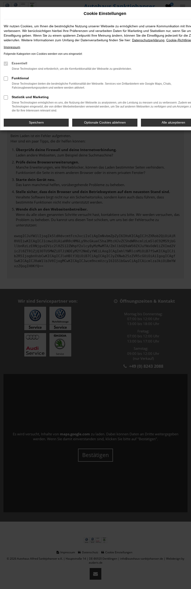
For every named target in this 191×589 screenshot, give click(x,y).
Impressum (12, 47)
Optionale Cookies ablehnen (105, 122)
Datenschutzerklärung (148, 40)
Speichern (36, 122)
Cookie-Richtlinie (178, 40)
